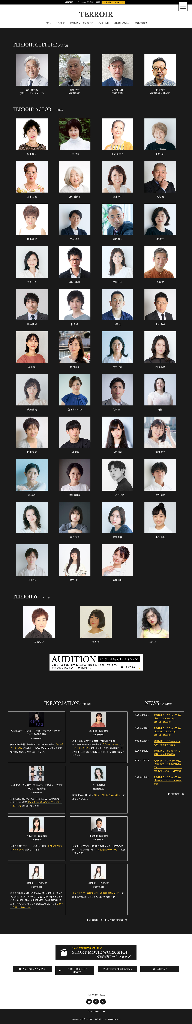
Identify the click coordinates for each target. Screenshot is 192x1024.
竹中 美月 (117, 366)
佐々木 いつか (75, 409)
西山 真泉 (160, 366)
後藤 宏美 (32, 409)
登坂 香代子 (75, 196)
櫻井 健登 (160, 494)
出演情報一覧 (96, 919)
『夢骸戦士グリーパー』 (106, 849)
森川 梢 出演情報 (98, 730)
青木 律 (96, 641)
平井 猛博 (32, 324)
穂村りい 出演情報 (37, 882)
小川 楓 (32, 579)
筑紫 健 (160, 196)
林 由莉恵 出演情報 (36, 835)
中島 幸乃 (160, 537)
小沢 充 (117, 324)
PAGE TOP (185, 990)
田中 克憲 (32, 452)
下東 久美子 (117, 153)
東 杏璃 (32, 494)
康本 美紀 (32, 239)
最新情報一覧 (177, 793)
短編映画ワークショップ (113, 2)
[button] (32, 969)
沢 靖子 (160, 239)
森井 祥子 (117, 196)
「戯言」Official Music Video (106, 795)
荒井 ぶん (160, 153)
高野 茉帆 (117, 579)
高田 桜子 (160, 452)
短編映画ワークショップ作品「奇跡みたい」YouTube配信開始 (168, 780)
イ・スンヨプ (117, 494)
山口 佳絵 (117, 452)
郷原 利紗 (117, 537)
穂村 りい (75, 579)
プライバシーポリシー (96, 1011)
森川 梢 (32, 366)
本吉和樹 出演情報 (98, 835)
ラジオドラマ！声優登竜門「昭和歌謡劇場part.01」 (97, 892)
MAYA (153, 641)
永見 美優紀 (75, 494)
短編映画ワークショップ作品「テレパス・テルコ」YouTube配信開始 (167, 718)
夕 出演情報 (98, 784)
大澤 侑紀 (75, 452)
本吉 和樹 (160, 324)
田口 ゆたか (75, 281)
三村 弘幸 (75, 239)
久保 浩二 (117, 409)
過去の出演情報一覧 (117, 919)
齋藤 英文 (117, 239)
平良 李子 (75, 537)
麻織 (160, 409)
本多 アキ (32, 281)
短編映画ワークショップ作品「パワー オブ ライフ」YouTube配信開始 (167, 731)
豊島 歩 (160, 281)
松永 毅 (74, 324)
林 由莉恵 (75, 366)
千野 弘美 (75, 153)
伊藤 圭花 (117, 281)
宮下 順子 (32, 153)
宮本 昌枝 (32, 196)
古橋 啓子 (39, 641)
